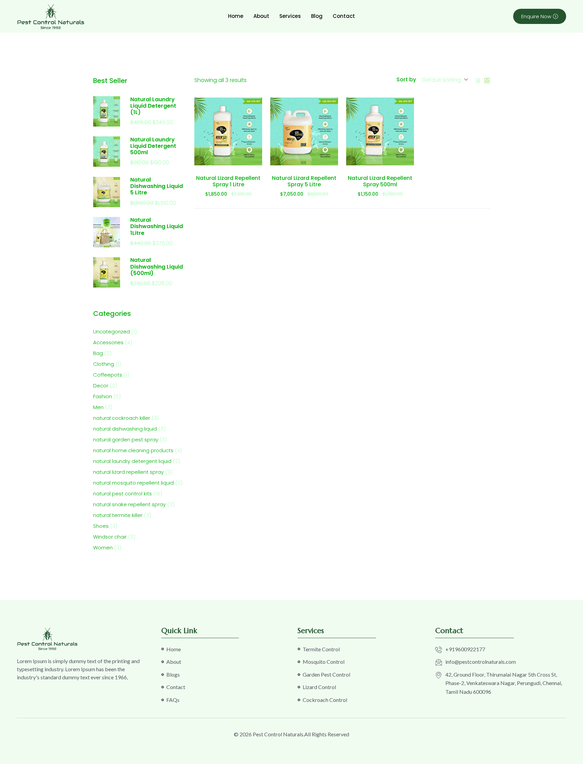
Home (235, 16)
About (261, 16)
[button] (213, 158)
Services (290, 16)
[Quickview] (243, 158)
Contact (344, 16)
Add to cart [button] (228, 158)
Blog (317, 16)
